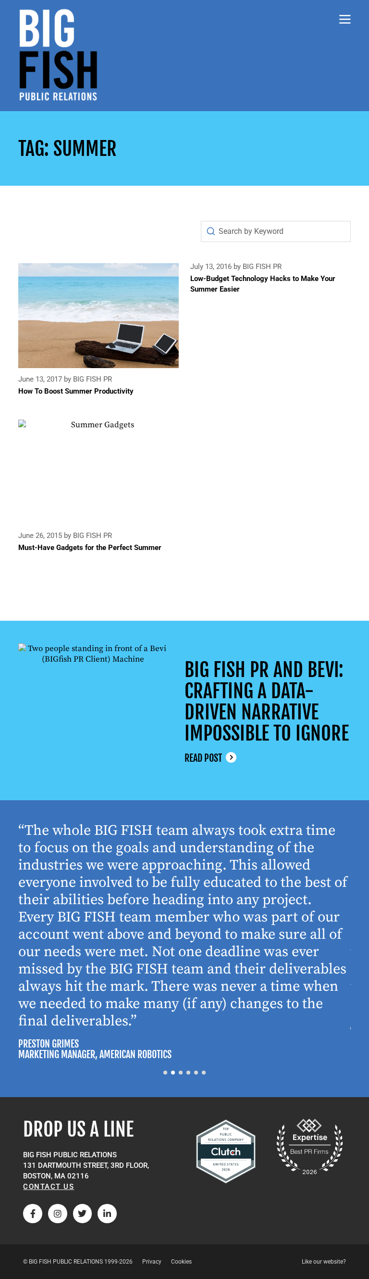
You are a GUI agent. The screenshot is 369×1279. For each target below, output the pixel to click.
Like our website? (324, 1261)
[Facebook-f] (32, 1213)
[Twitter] (82, 1213)
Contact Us (48, 1186)
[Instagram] (57, 1213)
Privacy (151, 1261)
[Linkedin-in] (107, 1213)
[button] (165, 1072)
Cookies (181, 1261)
